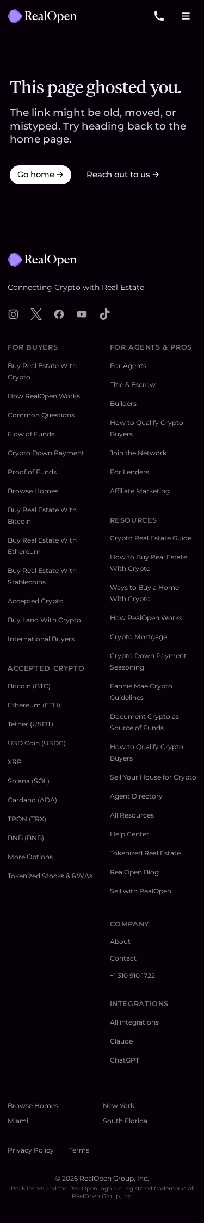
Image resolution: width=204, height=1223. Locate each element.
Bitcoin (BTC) (29, 686)
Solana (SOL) (29, 781)
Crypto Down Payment (46, 453)
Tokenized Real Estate (145, 853)
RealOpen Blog (134, 872)
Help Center (129, 834)
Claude (121, 1041)
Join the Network (138, 453)
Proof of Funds (32, 472)
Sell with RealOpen (140, 891)
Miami (18, 1121)
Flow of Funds (31, 434)
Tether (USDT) (30, 724)
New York (118, 1106)
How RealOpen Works (44, 396)
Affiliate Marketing (140, 491)
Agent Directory (136, 796)
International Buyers (41, 639)
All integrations (134, 1022)
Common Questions (41, 415)
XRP (15, 762)
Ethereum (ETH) (34, 705)
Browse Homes (33, 491)
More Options (30, 857)
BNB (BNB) (26, 838)
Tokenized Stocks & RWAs (50, 876)
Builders (123, 404)
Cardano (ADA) (32, 800)
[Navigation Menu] (186, 16)
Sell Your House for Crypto (153, 777)
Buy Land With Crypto (44, 620)
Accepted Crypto (36, 601)
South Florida (125, 1121)
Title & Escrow (133, 385)
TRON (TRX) (27, 819)
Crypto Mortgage (138, 637)
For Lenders (129, 472)
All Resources (132, 815)
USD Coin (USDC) (37, 743)
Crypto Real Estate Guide (150, 538)
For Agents (128, 366)
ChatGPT (124, 1060)
